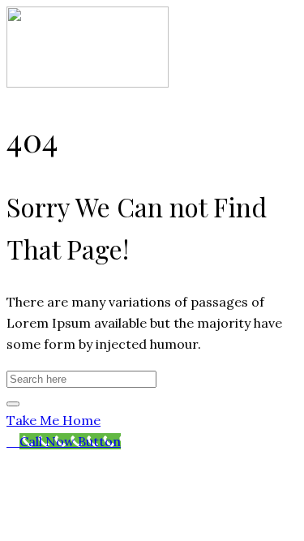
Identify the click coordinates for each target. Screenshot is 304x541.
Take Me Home (53, 420)
